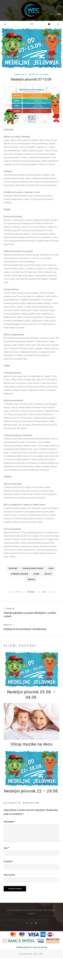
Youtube (36, 923)
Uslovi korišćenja (40, 947)
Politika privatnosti (24, 947)
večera (47, 574)
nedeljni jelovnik (38, 74)
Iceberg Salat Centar (32, 568)
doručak (13, 568)
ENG (59, 14)
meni (51, 568)
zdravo (31, 579)
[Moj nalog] (49, 24)
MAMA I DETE (20, 74)
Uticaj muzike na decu (31, 744)
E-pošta (8, 861)
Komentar (9, 821)
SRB (51, 14)
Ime (6, 848)
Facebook (27, 923)
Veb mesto (9, 874)
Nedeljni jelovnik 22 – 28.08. (31, 791)
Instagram (31, 923)
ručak (36, 574)
